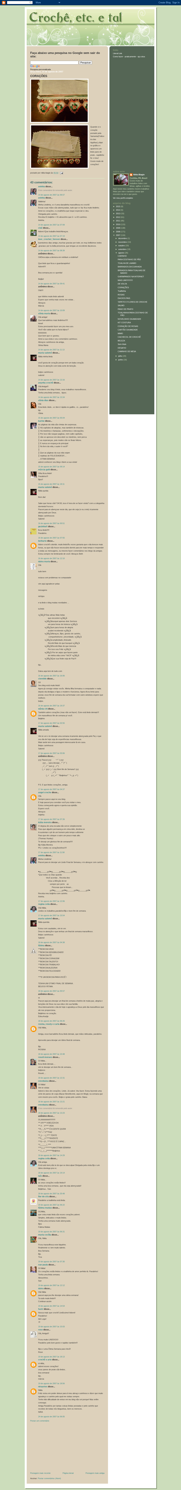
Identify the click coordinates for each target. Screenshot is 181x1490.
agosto (121, 253)
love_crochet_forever (49, 239)
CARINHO (122, 256)
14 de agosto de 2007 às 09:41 (51, 284)
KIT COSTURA (124, 322)
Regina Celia (44, 904)
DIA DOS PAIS (124, 298)
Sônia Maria (44, 313)
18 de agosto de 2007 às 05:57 (51, 991)
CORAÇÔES (38, 76)
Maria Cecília (44, 1235)
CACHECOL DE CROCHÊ (129, 337)
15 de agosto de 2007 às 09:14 (51, 467)
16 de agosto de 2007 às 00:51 (51, 523)
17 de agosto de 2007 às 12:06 (51, 901)
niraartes (42, 1386)
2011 (118, 221)
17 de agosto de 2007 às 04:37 (51, 789)
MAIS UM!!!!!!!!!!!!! (125, 280)
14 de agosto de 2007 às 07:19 (51, 236)
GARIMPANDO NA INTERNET (131, 276)
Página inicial (68, 1473)
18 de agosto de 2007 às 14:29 (51, 1155)
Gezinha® (43, 526)
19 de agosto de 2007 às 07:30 (51, 1261)
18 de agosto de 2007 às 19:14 (51, 1173)
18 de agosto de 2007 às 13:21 (51, 1102)
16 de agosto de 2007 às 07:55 (51, 538)
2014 (118, 210)
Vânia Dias (43, 400)
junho (120, 360)
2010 (118, 224)
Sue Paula (43, 1264)
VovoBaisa (43, 1081)
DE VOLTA (122, 284)
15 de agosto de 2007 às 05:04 (51, 418)
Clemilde (42, 678)
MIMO (120, 333)
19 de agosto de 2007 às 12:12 (51, 1285)
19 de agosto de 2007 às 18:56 (51, 1383)
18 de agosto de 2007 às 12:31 (51, 1078)
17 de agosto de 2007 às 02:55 (51, 723)
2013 (118, 213)
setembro (122, 249)
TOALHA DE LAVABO (127, 263)
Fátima (41, 945)
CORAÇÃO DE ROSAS (128, 326)
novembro (122, 242)
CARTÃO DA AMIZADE (128, 330)
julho (120, 356)
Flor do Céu (43, 1196)
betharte (42, 541)
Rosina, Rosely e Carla (48, 1024)
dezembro (122, 238)
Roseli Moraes (45, 1057)
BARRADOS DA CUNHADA (130, 267)
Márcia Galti (44, 469)
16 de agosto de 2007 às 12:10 (51, 558)
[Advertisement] (56, 1448)
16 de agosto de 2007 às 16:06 (51, 676)
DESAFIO (122, 348)
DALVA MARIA (44, 561)
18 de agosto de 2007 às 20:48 (51, 1193)
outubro (121, 245)
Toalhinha (122, 291)
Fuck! (40, 1309)
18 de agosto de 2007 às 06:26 (51, 1021)
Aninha (41, 186)
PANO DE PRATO (125, 309)
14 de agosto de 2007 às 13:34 (51, 397)
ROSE (40, 1329)
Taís (40, 1176)
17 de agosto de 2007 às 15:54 (51, 915)
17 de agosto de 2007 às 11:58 (51, 852)
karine (41, 421)
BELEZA (121, 341)
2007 (118, 235)
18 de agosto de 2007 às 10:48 (51, 1054)
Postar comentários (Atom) (49, 1478)
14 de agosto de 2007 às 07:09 (51, 225)
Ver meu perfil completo (123, 198)
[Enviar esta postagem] (61, 173)
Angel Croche (44, 792)
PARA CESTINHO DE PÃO (129, 259)
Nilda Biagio (139, 175)
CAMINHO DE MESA (127, 351)
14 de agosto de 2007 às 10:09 (51, 310)
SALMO (121, 305)
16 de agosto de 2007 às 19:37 (51, 706)
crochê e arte (45, 1359)
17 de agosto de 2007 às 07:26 (51, 819)
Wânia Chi (43, 709)
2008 (118, 232)
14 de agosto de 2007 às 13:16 (51, 380)
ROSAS (121, 295)
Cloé (40, 228)
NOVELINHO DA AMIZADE (129, 319)
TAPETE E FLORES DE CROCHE (132, 302)
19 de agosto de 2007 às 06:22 (51, 1205)
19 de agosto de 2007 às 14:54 (51, 1306)
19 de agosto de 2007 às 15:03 (51, 1326)
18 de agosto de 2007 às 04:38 (51, 942)
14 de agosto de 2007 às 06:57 (51, 195)
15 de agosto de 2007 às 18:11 (51, 484)
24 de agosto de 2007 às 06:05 (51, 1416)
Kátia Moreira (45, 822)
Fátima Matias (45, 1208)
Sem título (122, 344)
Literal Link (117, 53)
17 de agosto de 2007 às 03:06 (51, 753)
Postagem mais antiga (95, 1473)
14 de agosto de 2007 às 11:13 (51, 350)
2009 (118, 228)
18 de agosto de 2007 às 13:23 (51, 1113)
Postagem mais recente (40, 1473)
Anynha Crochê (45, 383)
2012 (118, 217)
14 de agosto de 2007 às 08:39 (51, 250)
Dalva (41, 1288)
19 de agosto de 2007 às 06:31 (51, 1232)
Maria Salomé (45, 353)
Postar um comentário (39, 1421)
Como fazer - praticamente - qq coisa (129, 56)
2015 (118, 206)
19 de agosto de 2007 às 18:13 (51, 1357)
